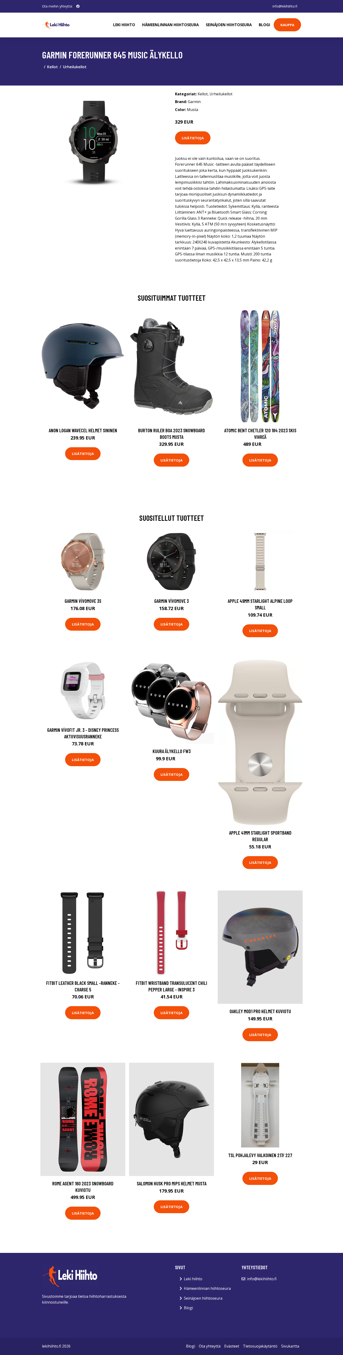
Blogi (264, 24)
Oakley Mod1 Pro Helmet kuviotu (260, 1011)
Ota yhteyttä (209, 1346)
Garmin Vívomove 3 (171, 601)
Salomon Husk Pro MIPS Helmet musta (171, 1183)
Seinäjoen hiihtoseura (229, 24)
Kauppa (287, 24)
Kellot (52, 66)
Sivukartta (290, 1346)
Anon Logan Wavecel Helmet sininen (83, 430)
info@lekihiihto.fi (285, 6)
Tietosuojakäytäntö (260, 1346)
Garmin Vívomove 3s (83, 601)
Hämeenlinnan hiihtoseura (170, 24)
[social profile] (77, 6)
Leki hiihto (124, 24)
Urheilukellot (75, 66)
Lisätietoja (193, 138)
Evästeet (231, 1346)
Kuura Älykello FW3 (172, 751)
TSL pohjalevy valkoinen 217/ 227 (260, 1155)
